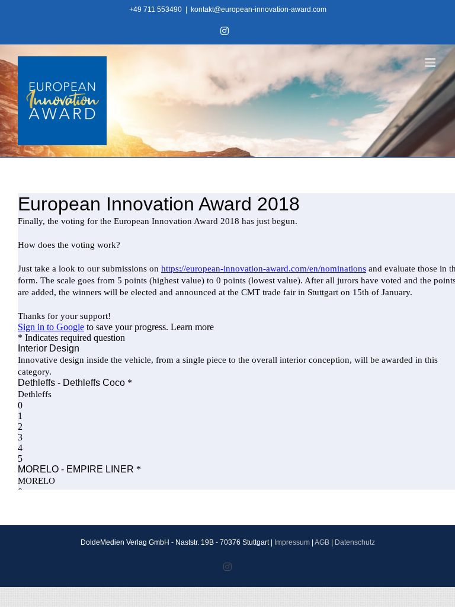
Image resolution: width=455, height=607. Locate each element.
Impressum (292, 542)
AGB (322, 542)
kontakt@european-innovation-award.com (258, 9)
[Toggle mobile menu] (431, 62)
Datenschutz (355, 542)
